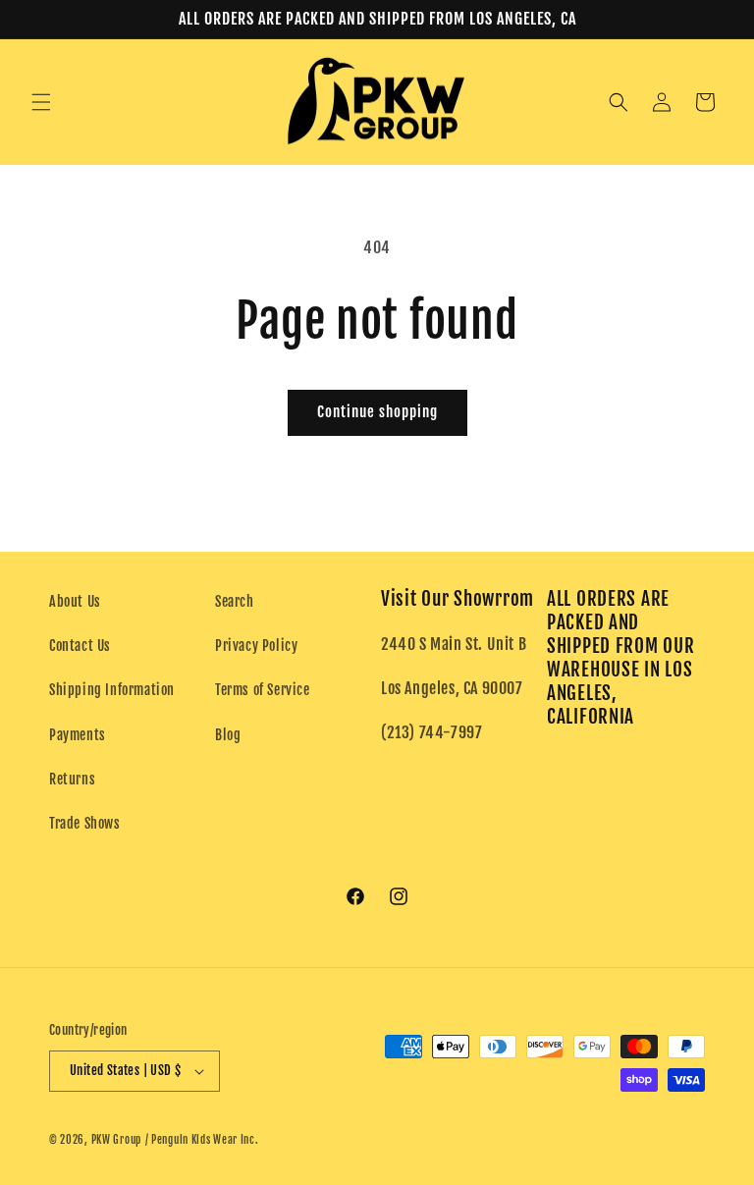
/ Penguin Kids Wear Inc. (202, 1140)
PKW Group (116, 1140)
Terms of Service (262, 689)
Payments (77, 735)
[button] (41, 102)
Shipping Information (112, 689)
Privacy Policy (256, 645)
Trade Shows (85, 823)
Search (234, 601)
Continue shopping (377, 412)
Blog (228, 735)
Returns (72, 779)
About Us (75, 601)
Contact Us (80, 645)
